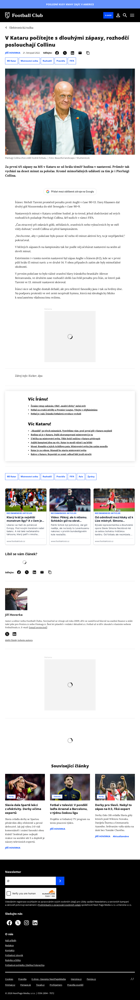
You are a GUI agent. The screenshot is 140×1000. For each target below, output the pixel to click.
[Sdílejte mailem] (80, 53)
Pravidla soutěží (75, 984)
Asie (81, 476)
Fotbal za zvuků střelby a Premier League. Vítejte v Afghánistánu (64, 409)
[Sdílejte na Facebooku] (57, 53)
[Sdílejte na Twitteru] (65, 53)
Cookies (9, 979)
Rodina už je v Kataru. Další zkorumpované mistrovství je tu (62, 434)
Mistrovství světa (29, 60)
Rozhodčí (47, 60)
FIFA (72, 60)
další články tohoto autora (19, 640)
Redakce (9, 945)
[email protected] (38, 627)
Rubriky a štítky (13, 960)
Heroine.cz (76, 979)
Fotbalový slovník (14, 955)
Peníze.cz (91, 979)
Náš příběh (10, 940)
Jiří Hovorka (12, 52)
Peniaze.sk (25, 984)
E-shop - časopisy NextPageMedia (49, 979)
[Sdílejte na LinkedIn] (72, 53)
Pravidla (61, 60)
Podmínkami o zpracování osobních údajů (59, 904)
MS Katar (11, 60)
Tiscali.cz (40, 984)
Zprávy (91, 476)
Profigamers (56, 984)
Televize (57, 796)
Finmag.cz (10, 984)
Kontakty (10, 950)
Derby (11, 796)
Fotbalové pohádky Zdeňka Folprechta (24, 965)
